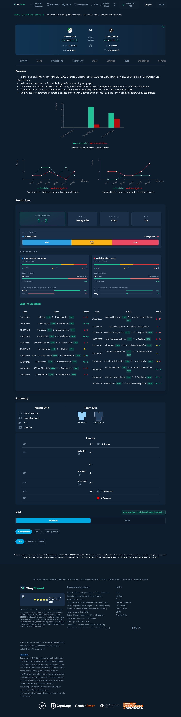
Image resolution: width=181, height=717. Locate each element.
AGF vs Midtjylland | (102, 605)
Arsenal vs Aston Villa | (76, 593)
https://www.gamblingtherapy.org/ (31, 693)
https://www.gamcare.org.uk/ (51, 687)
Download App (130, 4)
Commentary (165, 60)
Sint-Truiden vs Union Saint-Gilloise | (81, 618)
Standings (143, 60)
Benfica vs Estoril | (74, 628)
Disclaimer (24, 655)
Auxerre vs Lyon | (103, 628)
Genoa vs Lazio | (88, 628)
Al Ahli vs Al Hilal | (98, 625)
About (118, 599)
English (148, 4)
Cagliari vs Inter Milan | (76, 596)
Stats (95, 60)
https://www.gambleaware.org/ (30, 687)
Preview (23, 60)
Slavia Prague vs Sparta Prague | (80, 605)
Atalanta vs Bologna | (93, 596)
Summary (77, 60)
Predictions (57, 60)
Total (20, 541)
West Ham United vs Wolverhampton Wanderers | (87, 609)
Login (161, 4)
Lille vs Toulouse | (97, 615)
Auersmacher (24, 531)
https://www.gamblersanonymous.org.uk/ (34, 690)
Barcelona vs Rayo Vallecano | (97, 593)
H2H (126, 60)
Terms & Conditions (123, 602)
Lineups (111, 60)
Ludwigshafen (51, 531)
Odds (39, 60)
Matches (53, 520)
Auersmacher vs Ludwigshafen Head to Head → (143, 512)
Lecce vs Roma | (101, 602)
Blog (117, 593)
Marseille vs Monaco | (75, 599)
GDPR (118, 612)
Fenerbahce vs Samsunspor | (78, 625)
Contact (119, 596)
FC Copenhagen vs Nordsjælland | (80, 602)
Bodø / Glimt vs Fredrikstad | (78, 615)
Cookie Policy (121, 609)
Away (41, 541)
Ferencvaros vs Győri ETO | (78, 612)
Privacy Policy (121, 605)
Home (30, 541)
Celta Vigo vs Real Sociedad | (78, 621)
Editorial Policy (121, 615)
